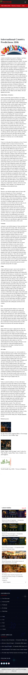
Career (3, 626)
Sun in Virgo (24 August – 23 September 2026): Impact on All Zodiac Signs (13, 548)
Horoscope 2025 (5, 601)
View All (24, 508)
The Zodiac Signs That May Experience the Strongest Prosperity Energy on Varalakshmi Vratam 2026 (12, 576)
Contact (4, 629)
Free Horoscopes (5, 5)
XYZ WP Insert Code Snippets (9, 674)
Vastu (3, 616)
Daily (23, 5)
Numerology (4, 611)
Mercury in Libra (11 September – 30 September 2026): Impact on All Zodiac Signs (13, 521)
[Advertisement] (14, 24)
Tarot (3, 622)
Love (3, 619)
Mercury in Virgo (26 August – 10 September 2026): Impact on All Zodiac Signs (12, 534)
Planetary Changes (16, 5)
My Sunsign (4, 608)
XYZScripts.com (21, 674)
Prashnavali (4, 604)
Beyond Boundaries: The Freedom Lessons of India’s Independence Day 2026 (13, 562)
